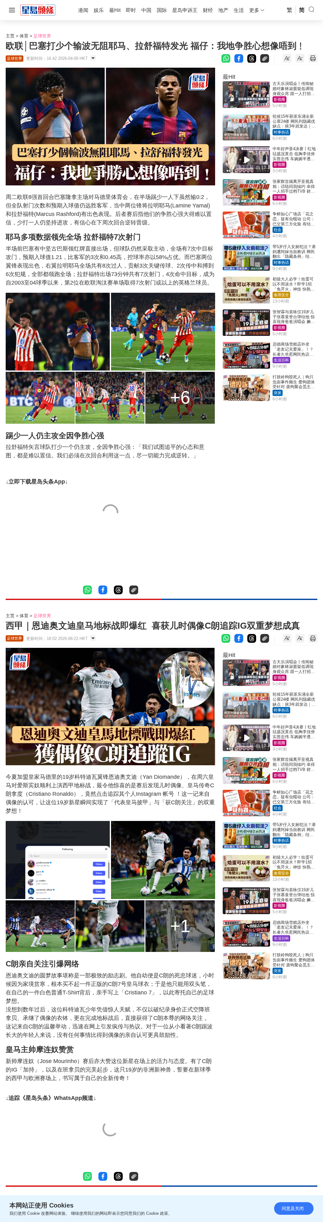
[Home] (38, 10)
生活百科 (281, 360)
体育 (24, 35)
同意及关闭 (293, 1208)
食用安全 (281, 295)
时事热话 (281, 132)
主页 (10, 35)
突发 (277, 393)
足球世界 (42, 35)
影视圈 (279, 99)
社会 (277, 230)
